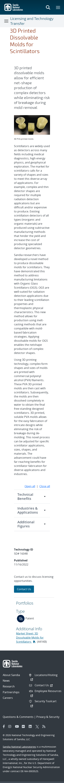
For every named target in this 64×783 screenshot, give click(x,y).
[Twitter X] (38, 726)
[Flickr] (24, 726)
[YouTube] (17, 726)
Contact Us (24, 589)
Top (53, 779)
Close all (44, 486)
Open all (30, 486)
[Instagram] (10, 726)
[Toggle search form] (48, 7)
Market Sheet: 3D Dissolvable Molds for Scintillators (30, 638)
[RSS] (44, 726)
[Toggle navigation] (6, 21)
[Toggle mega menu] (58, 7)
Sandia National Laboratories (19, 746)
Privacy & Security (47, 717)
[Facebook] (3, 726)
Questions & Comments (18, 717)
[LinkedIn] (31, 726)
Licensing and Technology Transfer (31, 21)
